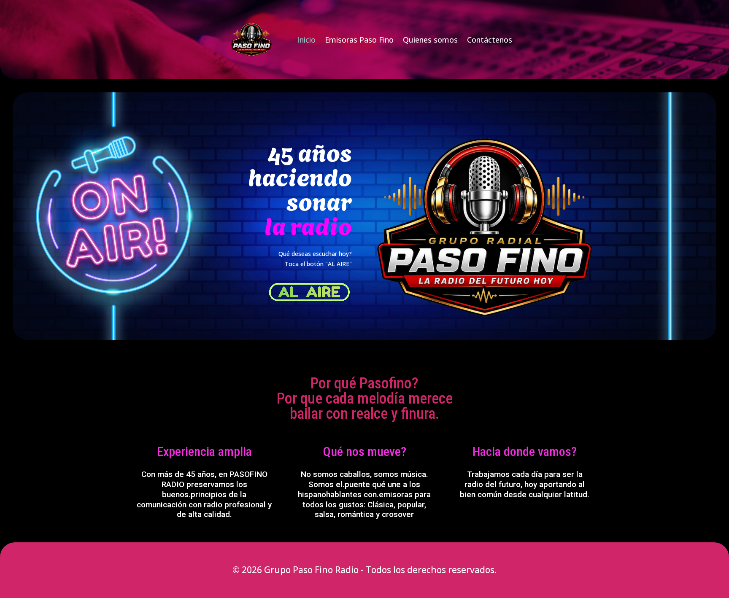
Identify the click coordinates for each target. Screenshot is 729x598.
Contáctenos (489, 41)
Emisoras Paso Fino (359, 41)
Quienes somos (430, 41)
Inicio (306, 41)
